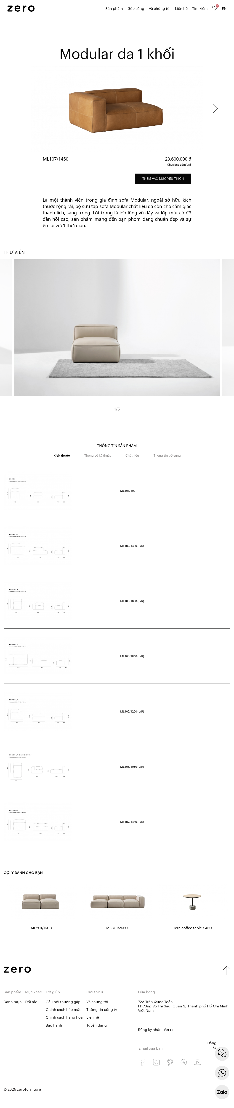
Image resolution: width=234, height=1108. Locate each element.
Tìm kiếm (200, 8)
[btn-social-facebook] (142, 1062)
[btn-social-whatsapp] (183, 1062)
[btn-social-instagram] (156, 1062)
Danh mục (12, 1002)
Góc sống (136, 8)
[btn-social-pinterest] (170, 1062)
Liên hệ (181, 8)
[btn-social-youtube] (197, 1062)
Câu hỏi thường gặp (63, 1002)
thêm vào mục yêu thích (163, 178)
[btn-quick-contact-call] (222, 1073)
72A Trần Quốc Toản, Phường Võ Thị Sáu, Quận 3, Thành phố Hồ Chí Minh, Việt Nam (184, 1006)
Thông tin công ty (101, 1010)
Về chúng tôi (159, 8)
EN (224, 8)
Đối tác (31, 1002)
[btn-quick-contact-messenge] (222, 1053)
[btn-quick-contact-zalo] (222, 1092)
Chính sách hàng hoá (64, 1017)
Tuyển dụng (96, 1025)
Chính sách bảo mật (63, 1010)
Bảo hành (54, 1025)
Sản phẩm (114, 8)
